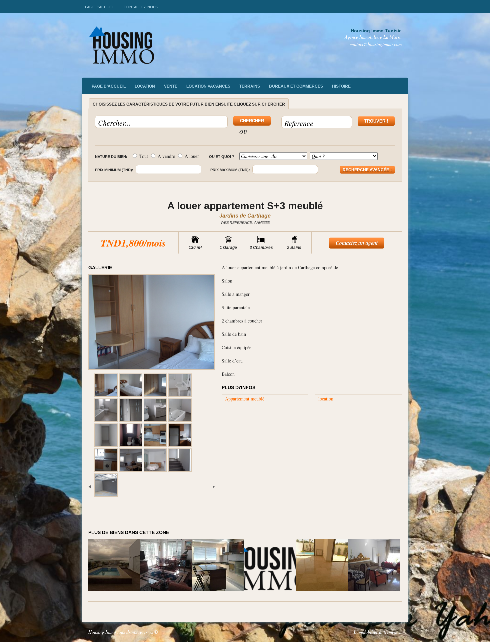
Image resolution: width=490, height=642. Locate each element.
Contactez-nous (141, 7)
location (325, 398)
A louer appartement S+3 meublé (245, 205)
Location (145, 86)
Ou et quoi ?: (222, 157)
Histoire (341, 86)
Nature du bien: (111, 157)
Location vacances (208, 86)
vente (170, 86)
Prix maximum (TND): (230, 170)
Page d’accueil (100, 7)
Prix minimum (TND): (114, 170)
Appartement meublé (244, 398)
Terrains (249, 86)
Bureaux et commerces (296, 86)
